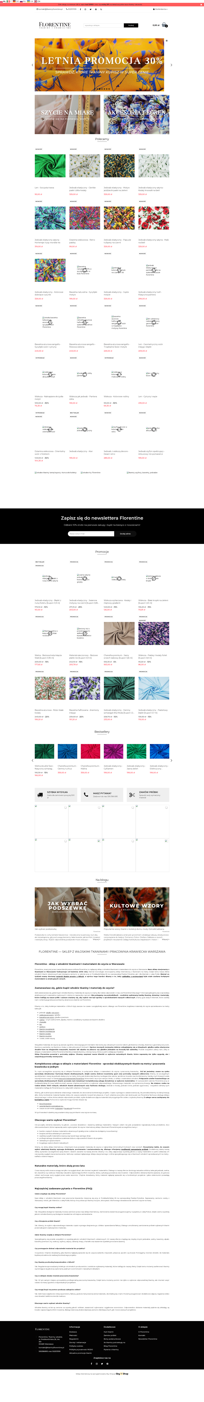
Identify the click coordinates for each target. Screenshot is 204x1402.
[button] (74, 1327)
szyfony (42, 1027)
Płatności (73, 1335)
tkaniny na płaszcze (47, 1031)
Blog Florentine (110, 1346)
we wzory (55, 1013)
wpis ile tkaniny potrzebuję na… (51, 1106)
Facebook (68, 1108)
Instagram (59, 1108)
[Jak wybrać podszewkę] (67, 907)
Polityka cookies (76, 1346)
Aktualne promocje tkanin (80, 1353)
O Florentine (143, 1332)
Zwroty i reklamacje (77, 1342)
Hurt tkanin (109, 1332)
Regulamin (74, 1339)
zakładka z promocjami (132, 976)
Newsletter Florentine (147, 1339)
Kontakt (141, 1335)
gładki (48, 1013)
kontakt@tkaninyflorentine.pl (51, 1347)
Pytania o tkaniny (111, 1349)
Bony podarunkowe (112, 1339)
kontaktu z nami (42, 1100)
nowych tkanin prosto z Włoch (70, 976)
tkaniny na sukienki (46, 1029)
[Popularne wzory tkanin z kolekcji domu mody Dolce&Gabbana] (136, 907)
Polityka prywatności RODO (81, 1349)
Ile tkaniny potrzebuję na (114, 1342)
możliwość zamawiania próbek (134, 1149)
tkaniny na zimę (45, 1036)
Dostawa (73, 1332)
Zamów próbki (110, 1335)
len (40, 1024)
